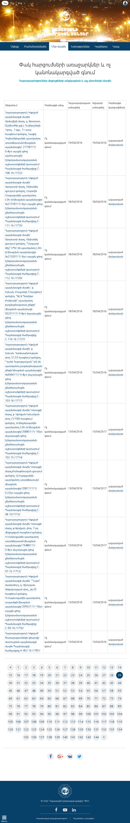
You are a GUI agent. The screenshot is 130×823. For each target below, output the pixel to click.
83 (72, 706)
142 (80, 737)
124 (41, 729)
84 (80, 706)
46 (18, 691)
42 (104, 683)
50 (49, 691)
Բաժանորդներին (35, 46)
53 (72, 691)
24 (80, 675)
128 (72, 729)
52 (65, 691)
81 (57, 706)
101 (96, 714)
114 (80, 722)
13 (111, 667)
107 (26, 722)
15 (10, 675)
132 (103, 729)
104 (119, 714)
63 (34, 698)
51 (57, 691)
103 (111, 714)
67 (65, 698)
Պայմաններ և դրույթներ (83, 818)
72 (104, 698)
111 (57, 722)
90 (10, 714)
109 (41, 722)
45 (10, 691)
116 (96, 722)
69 (80, 698)
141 (72, 737)
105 (10, 722)
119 (119, 722)
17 (26, 675)
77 (26, 706)
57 (104, 691)
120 (10, 729)
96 (57, 714)
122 (26, 729)
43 (111, 683)
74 (119, 698)
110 (49, 722)
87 (104, 706)
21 (57, 675)
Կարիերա (101, 46)
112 (65, 722)
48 (34, 691)
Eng (20, 3)
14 (119, 667)
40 (88, 683)
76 (18, 706)
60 (10, 698)
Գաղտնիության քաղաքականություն (51, 818)
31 (18, 683)
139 (57, 737)
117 (103, 722)
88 (111, 706)
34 (41, 683)
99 (80, 714)
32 (26, 683)
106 (18, 722)
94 (41, 714)
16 (18, 675)
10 (88, 667)
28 (111, 675)
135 (26, 737)
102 (103, 714)
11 (96, 667)
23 (72, 675)
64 (41, 698)
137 (41, 737)
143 (88, 737)
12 (104, 667)
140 (65, 737)
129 (80, 729)
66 (57, 698)
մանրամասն (115, 145)
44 (119, 683)
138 (49, 737)
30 (10, 683)
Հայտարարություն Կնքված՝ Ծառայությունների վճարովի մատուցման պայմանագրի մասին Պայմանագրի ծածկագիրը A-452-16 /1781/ (22, 641)
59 (119, 691)
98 (72, 714)
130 (88, 729)
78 (34, 706)
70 (88, 698)
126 (57, 729)
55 (88, 691)
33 (34, 683)
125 (49, 729)
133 (111, 729)
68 (72, 698)
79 (41, 706)
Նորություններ (80, 46)
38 (72, 683)
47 (26, 691)
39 (80, 683)
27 (104, 675)
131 (96, 729)
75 (10, 706)
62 (26, 698)
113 (72, 722)
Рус (12, 3)
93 (34, 714)
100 (88, 714)
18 (34, 675)
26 (96, 675)
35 (49, 683)
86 (96, 706)
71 (96, 698)
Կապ (116, 46)
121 (18, 729)
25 (88, 675)
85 (88, 706)
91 (18, 714)
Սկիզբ (15, 46)
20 (49, 675)
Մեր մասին (58, 46)
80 (49, 706)
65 (49, 698)
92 (26, 714)
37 (65, 683)
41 (96, 683)
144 (96, 737)
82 (65, 706)
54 (80, 691)
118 (111, 722)
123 (33, 729)
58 (111, 691)
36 (57, 683)
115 (88, 722)
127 (65, 729)
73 (111, 698)
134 (119, 729)
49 (41, 691)
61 (18, 698)
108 (33, 722)
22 (65, 675)
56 (96, 691)
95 (49, 714)
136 (33, 737)
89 (119, 706)
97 (65, 714)
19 (41, 675)
